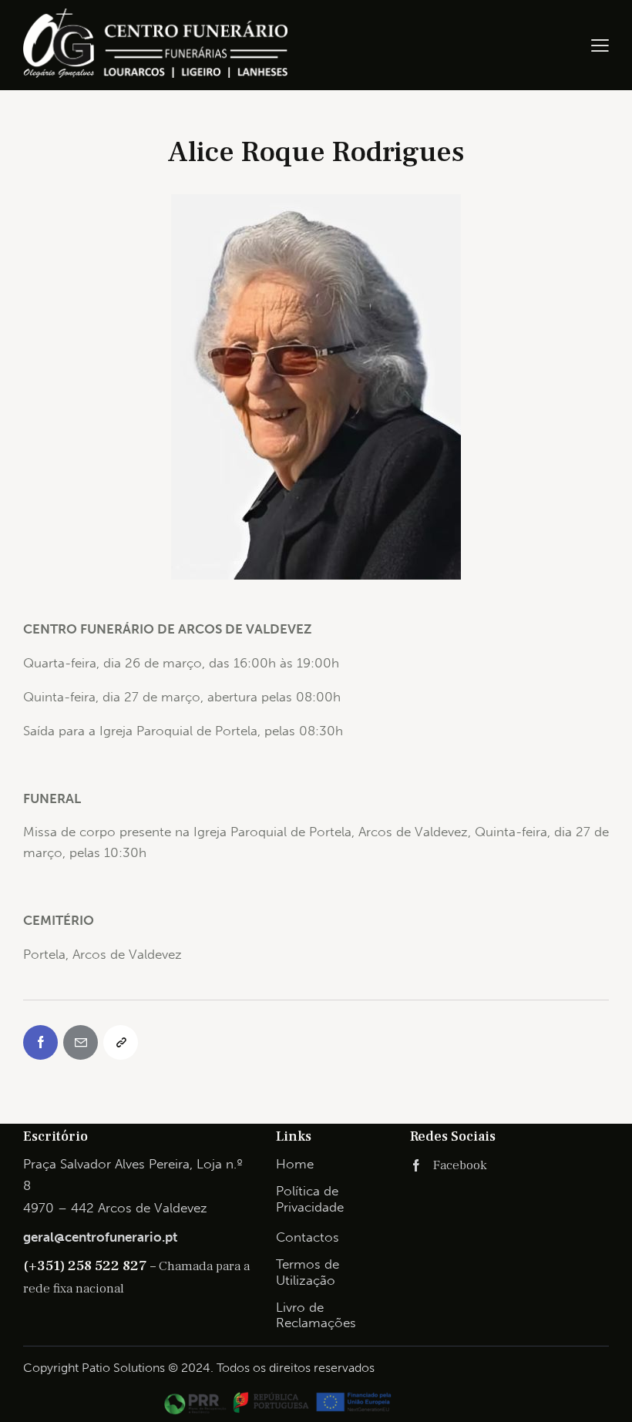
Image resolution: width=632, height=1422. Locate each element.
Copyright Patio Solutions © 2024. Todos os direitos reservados (199, 1367)
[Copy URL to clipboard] (120, 1042)
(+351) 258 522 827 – (91, 1265)
